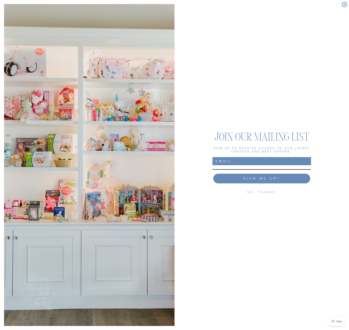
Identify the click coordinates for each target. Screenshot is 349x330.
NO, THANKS (262, 192)
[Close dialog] (344, 4)
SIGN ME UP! (262, 178)
